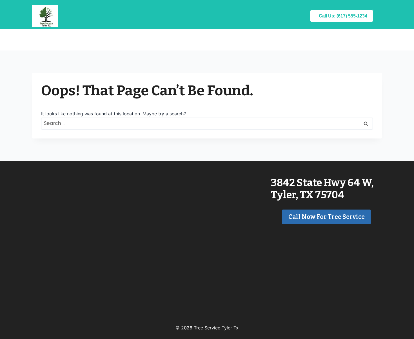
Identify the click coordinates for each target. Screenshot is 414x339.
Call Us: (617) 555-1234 (343, 16)
